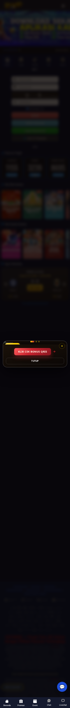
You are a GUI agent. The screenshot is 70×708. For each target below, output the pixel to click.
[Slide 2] (35, 341)
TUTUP (35, 360)
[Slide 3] (39, 341)
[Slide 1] (31, 341)
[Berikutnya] (62, 342)
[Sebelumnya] (8, 342)
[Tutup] (62, 346)
